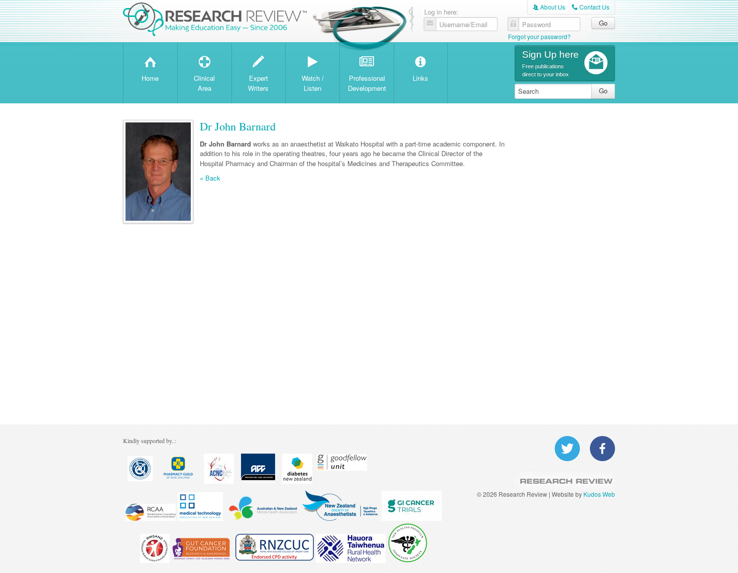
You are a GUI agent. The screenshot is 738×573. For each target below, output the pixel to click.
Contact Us (590, 7)
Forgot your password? (539, 36)
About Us (549, 7)
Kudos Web (599, 494)
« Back (210, 178)
